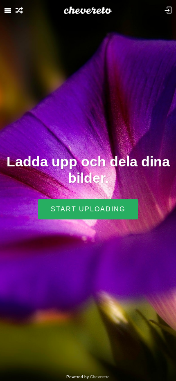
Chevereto (100, 376)
